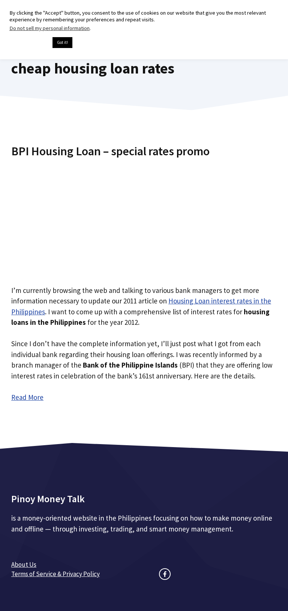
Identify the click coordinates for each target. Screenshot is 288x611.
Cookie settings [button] (29, 42)
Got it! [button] (62, 42)
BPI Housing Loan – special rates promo (110, 151)
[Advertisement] (144, 218)
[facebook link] (165, 574)
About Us (23, 564)
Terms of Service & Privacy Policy (55, 574)
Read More (27, 397)
